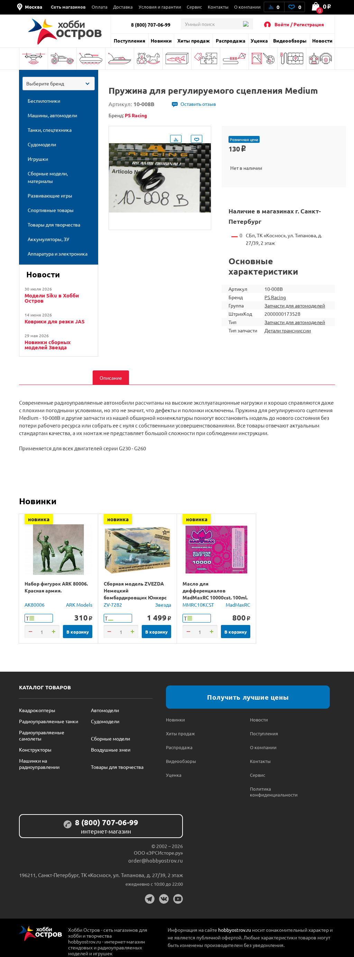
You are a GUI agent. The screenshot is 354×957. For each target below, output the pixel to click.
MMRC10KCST (198, 604)
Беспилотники (33, 59)
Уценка (259, 40)
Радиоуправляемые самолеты (41, 735)
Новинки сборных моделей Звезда (48, 345)
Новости (322, 40)
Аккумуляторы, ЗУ (292, 59)
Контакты (218, 7)
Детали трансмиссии (287, 330)
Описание (111, 378)
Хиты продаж (193, 40)
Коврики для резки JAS (55, 321)
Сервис (194, 7)
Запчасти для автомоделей (294, 305)
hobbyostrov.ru (234, 930)
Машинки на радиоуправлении (39, 763)
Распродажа (230, 40)
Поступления (129, 40)
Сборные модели (110, 738)
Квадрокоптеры (37, 710)
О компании (247, 7)
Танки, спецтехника (91, 59)
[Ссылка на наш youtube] (178, 899)
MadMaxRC (238, 604)
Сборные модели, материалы (177, 59)
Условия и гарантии (160, 7)
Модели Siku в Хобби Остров (52, 298)
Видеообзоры (290, 40)
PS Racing (275, 297)
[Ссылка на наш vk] (164, 899)
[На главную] (65, 32)
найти (245, 24)
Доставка (123, 7)
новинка (38, 519)
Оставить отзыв (198, 104)
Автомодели (105, 710)
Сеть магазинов (68, 7)
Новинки (161, 40)
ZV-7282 (113, 604)
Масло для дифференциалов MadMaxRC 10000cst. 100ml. (215, 590)
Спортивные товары (234, 59)
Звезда (163, 604)
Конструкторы (35, 749)
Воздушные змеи (110, 749)
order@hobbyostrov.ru (155, 860)
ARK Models (79, 604)
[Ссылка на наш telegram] (150, 899)
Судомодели (119, 59)
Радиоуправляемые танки (48, 721)
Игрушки (148, 59)
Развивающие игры (206, 59)
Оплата (100, 7)
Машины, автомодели (62, 59)
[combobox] (58, 83)
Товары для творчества (263, 59)
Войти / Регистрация (299, 24)
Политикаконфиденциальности (271, 792)
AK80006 (35, 604)
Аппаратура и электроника (320, 59)
